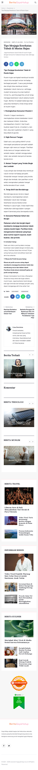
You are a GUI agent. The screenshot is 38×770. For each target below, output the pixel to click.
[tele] (22, 64)
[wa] (16, 64)
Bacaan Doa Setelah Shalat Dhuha (19, 461)
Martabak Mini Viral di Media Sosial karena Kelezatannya (18, 641)
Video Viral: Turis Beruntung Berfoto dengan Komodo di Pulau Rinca (26, 521)
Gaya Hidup (15, 291)
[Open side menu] (2, 2)
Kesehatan (10, 8)
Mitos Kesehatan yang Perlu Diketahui (19, 374)
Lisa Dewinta (30, 42)
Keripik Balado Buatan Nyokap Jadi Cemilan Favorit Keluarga (25, 651)
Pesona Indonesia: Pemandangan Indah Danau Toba (26, 533)
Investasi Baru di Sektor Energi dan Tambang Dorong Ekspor (26, 587)
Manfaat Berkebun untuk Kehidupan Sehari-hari (10, 311)
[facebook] (6, 64)
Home (3, 8)
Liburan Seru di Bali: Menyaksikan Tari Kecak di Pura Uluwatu (17, 509)
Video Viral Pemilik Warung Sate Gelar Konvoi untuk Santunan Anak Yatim (17, 576)
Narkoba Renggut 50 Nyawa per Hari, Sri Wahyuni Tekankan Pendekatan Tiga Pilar (27, 313)
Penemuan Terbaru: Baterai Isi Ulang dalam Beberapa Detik (19, 423)
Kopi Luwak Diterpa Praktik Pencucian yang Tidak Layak (25, 663)
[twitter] (11, 64)
